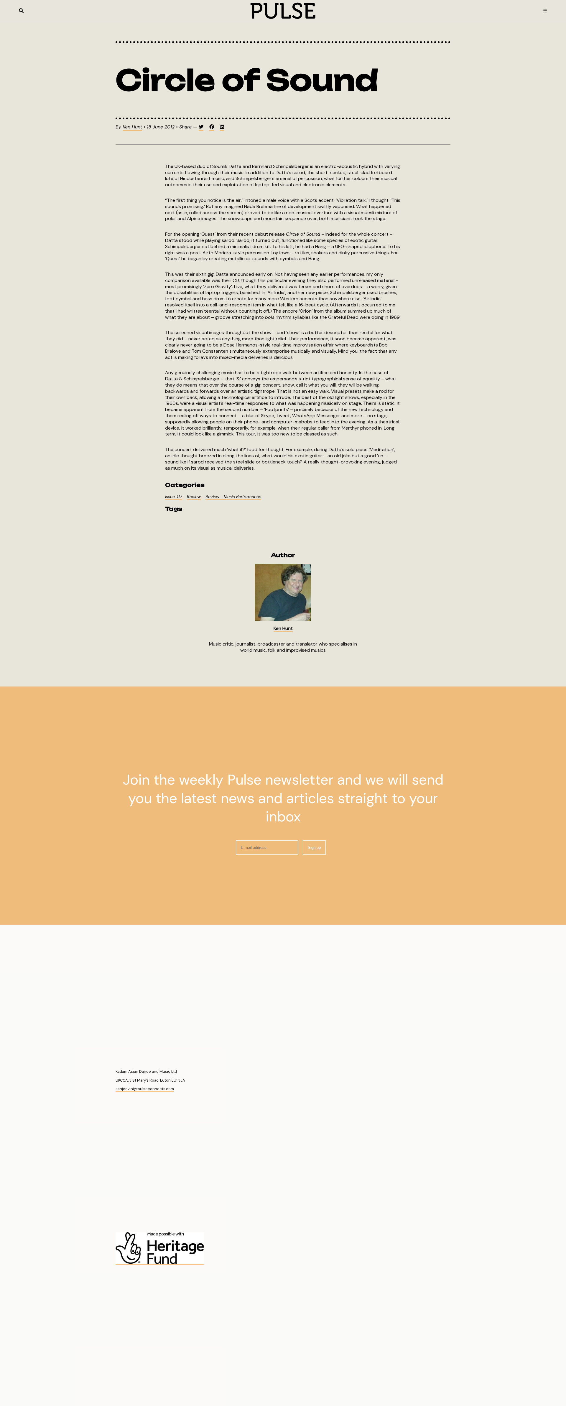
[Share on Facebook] (211, 127)
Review (194, 496)
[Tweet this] (201, 127)
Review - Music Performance (233, 496)
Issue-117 (173, 496)
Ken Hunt (132, 127)
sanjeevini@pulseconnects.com (145, 1088)
